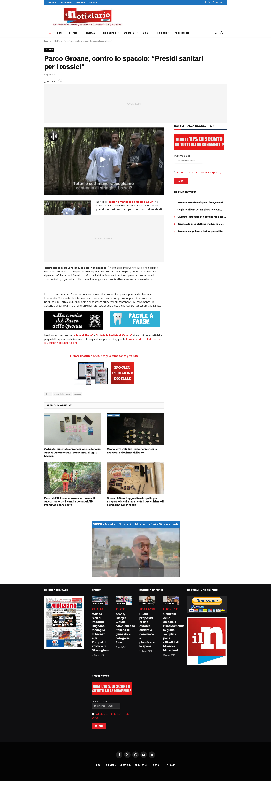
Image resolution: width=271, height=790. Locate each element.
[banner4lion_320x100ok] (73, 320)
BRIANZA (90, 32)
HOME (60, 32)
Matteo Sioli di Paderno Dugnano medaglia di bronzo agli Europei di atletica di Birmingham (100, 632)
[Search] (216, 32)
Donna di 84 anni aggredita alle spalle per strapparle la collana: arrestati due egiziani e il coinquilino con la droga (135, 502)
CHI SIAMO (52, 2)
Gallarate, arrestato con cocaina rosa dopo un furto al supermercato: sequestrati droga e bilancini (72, 453)
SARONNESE (129, 32)
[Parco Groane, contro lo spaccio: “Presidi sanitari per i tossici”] (104, 161)
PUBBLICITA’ (80, 2)
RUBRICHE (162, 32)
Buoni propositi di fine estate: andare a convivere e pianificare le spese (147, 630)
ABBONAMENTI (66, 2)
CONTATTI (93, 2)
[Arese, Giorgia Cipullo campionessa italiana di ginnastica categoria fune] (124, 600)
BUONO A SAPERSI (147, 603)
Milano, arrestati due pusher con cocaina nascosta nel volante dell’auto (132, 451)
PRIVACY (171, 764)
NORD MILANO (109, 32)
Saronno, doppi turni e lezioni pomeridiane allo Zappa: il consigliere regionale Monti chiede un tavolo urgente (201, 231)
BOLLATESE (73, 32)
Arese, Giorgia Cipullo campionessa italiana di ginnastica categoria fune (124, 628)
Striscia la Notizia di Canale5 (114, 335)
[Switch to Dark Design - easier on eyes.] (221, 32)
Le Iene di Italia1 (82, 335)
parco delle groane (62, 394)
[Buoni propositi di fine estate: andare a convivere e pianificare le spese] (147, 600)
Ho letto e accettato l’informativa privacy (199, 172)
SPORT (146, 32)
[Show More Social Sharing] (60, 81)
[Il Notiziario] (87, 16)
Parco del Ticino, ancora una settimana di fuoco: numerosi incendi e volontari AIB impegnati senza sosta (69, 502)
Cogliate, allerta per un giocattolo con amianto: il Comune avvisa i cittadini (198, 209)
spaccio (77, 394)
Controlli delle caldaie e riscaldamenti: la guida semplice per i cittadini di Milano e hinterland (171, 632)
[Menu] (50, 32)
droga (48, 394)
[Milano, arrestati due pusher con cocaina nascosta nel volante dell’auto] (135, 429)
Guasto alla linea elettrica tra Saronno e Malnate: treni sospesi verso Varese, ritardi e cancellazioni (201, 224)
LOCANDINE (125, 764)
